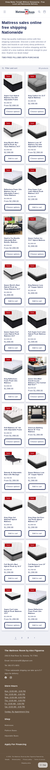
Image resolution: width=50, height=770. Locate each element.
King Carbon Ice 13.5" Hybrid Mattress (36, 97)
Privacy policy (27, 759)
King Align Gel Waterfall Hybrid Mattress (10, 519)
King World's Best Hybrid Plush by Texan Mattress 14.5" (12, 144)
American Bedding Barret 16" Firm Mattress (35, 430)
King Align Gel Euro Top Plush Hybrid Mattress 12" (36, 519)
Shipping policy (26, 763)
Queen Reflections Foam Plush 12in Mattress (35, 611)
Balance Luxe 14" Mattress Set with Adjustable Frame (35, 144)
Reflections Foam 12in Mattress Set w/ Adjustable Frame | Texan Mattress (13, 192)
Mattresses (9, 725)
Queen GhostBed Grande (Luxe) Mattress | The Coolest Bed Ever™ (37, 381)
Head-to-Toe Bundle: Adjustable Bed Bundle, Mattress (12, 240)
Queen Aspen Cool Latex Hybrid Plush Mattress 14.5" (11, 334)
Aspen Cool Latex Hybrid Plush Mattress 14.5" (13, 611)
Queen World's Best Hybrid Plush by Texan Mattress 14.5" (12, 287)
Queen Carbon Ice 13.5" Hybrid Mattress (36, 239)
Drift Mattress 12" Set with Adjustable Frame (13, 429)
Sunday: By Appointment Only (17, 712)
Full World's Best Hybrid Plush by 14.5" (12, 565)
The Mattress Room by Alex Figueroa (24, 756)
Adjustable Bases (11, 736)
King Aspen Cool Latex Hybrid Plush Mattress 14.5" (35, 191)
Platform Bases (11, 730)
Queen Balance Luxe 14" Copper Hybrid (36, 473)
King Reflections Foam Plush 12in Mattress (10, 381)
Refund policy (16, 759)
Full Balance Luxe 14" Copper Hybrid (36, 565)
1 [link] (15, 638)
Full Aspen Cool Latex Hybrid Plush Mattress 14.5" (37, 334)
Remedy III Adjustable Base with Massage (13, 473)
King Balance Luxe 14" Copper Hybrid (35, 286)
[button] (4, 11)
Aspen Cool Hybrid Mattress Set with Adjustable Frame (11, 97)
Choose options (13, 111)
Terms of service (39, 759)
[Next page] (34, 637)
